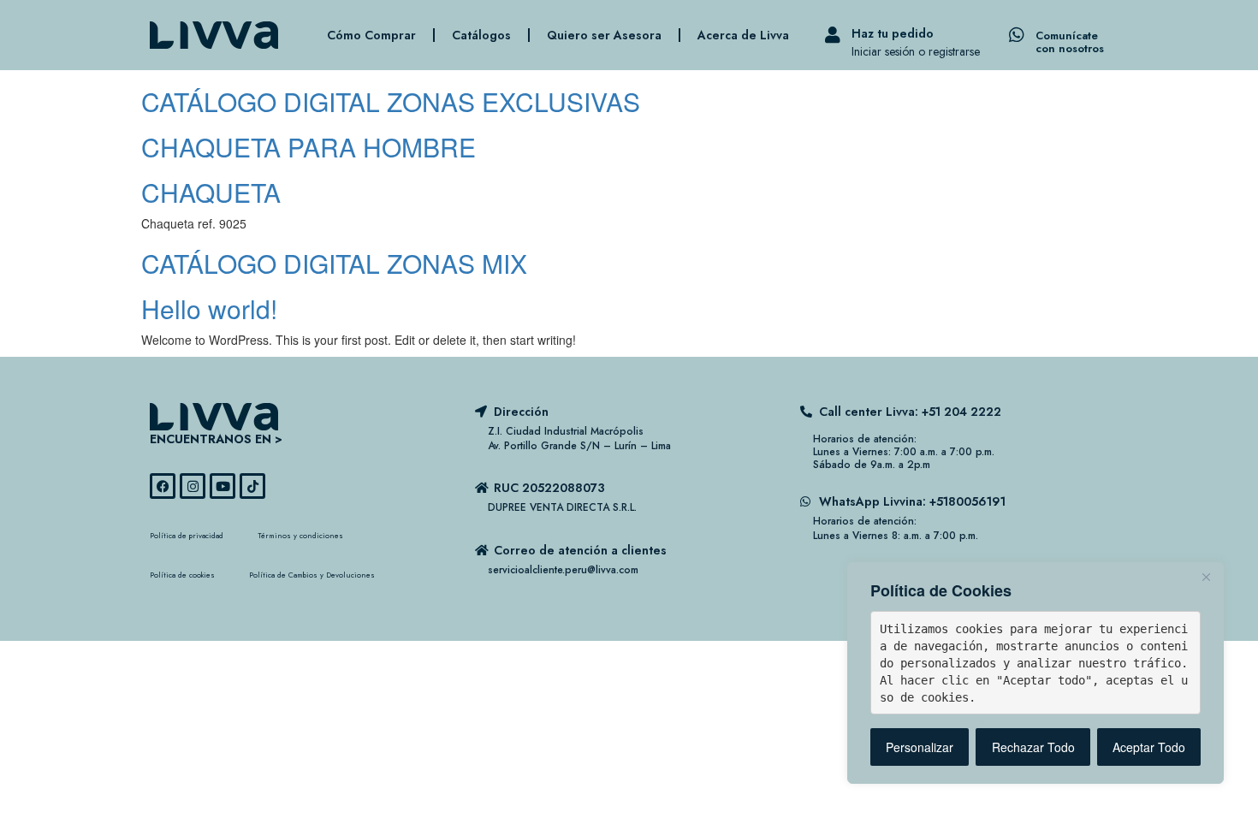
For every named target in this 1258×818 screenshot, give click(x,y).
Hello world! (209, 308)
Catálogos (481, 35)
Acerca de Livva (743, 35)
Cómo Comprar (371, 35)
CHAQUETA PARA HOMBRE (308, 146)
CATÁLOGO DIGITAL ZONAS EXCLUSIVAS (390, 101)
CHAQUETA (211, 192)
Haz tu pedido (893, 33)
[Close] (1206, 576)
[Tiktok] (252, 486)
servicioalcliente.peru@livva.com (563, 570)
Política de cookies (182, 574)
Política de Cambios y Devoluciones (312, 574)
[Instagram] (192, 486)
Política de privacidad (186, 535)
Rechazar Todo (1033, 747)
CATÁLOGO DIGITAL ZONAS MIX (334, 263)
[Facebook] (162, 486)
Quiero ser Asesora (604, 35)
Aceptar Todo (1149, 747)
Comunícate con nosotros (1069, 41)
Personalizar (919, 747)
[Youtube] (222, 486)
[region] (1035, 673)
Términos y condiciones (300, 535)
